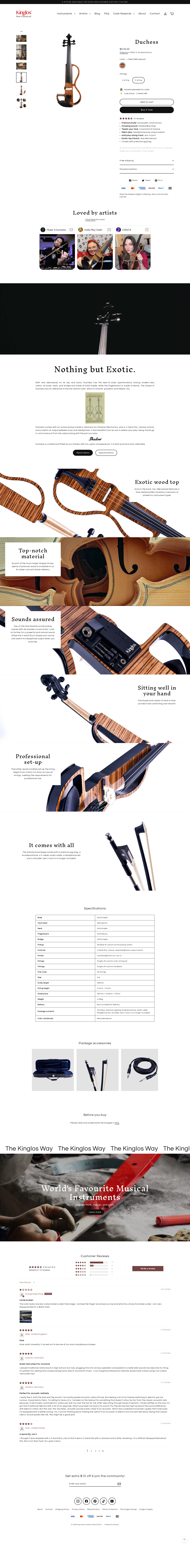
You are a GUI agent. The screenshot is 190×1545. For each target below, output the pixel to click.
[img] (26, 1290)
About (142, 13)
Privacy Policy (78, 1509)
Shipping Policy (62, 1509)
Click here (90, 219)
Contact (155, 13)
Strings (123, 74)
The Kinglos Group (128, 1509)
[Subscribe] (119, 1484)
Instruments (65, 13)
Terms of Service (110, 1509)
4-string (125, 80)
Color (133, 59)
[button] (126, 119)
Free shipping (127, 161)
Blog (97, 13)
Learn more (95, 1212)
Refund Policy (93, 1509)
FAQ (106, 13)
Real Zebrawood (122, 65)
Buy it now (147, 110)
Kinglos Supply (146, 1509)
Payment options (128, 169)
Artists (83, 13)
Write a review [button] (148, 1269)
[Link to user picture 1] (26, 1316)
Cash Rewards (122, 13)
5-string (138, 80)
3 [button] (95, 1451)
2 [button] (91, 1451)
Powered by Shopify (112, 1524)
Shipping (124, 52)
